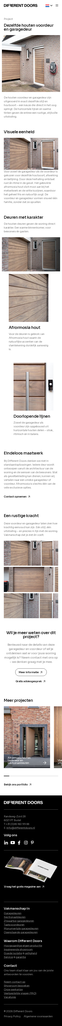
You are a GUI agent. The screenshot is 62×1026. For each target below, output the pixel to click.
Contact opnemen (17, 496)
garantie (21, 957)
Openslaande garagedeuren (21, 932)
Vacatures (10, 997)
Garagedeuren (12, 913)
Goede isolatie (13, 953)
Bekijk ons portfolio (18, 784)
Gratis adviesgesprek (31, 680)
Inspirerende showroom (18, 949)
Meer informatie (32, 672)
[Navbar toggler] (56, 6)
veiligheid (31, 953)
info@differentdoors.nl (21, 828)
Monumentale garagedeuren (21, 928)
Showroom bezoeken (17, 985)
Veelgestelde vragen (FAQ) (20, 993)
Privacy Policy (12, 1016)
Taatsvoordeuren (14, 924)
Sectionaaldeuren (14, 917)
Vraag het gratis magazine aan (24, 886)
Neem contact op (14, 982)
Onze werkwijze (13, 989)
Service (8, 957)
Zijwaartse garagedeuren (19, 921)
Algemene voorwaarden (38, 1016)
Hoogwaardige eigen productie (23, 945)
